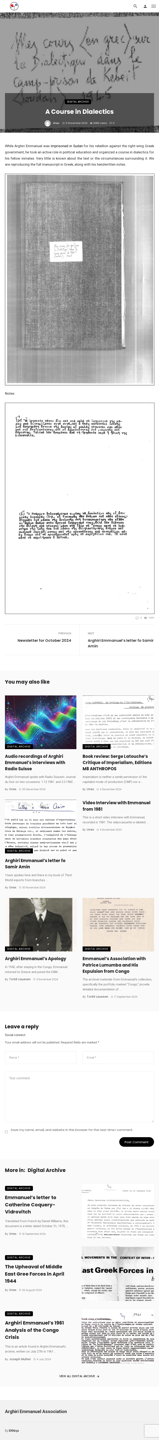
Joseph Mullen (20, 1359)
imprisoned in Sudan (67, 146)
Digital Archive (78, 101)
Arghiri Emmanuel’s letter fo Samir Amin (121, 643)
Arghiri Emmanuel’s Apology (35, 959)
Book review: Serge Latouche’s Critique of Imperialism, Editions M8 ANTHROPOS (117, 762)
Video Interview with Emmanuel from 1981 (117, 806)
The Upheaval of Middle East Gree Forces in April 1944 (34, 1273)
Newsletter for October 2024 (44, 640)
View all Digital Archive (77, 1376)
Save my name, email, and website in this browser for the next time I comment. (72, 1130)
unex (56, 123)
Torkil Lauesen (20, 979)
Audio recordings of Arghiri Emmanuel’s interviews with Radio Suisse (35, 762)
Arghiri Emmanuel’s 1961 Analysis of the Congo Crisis (34, 1330)
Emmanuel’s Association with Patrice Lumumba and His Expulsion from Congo (114, 965)
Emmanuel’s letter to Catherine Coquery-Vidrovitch (30, 1204)
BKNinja (14, 1430)
